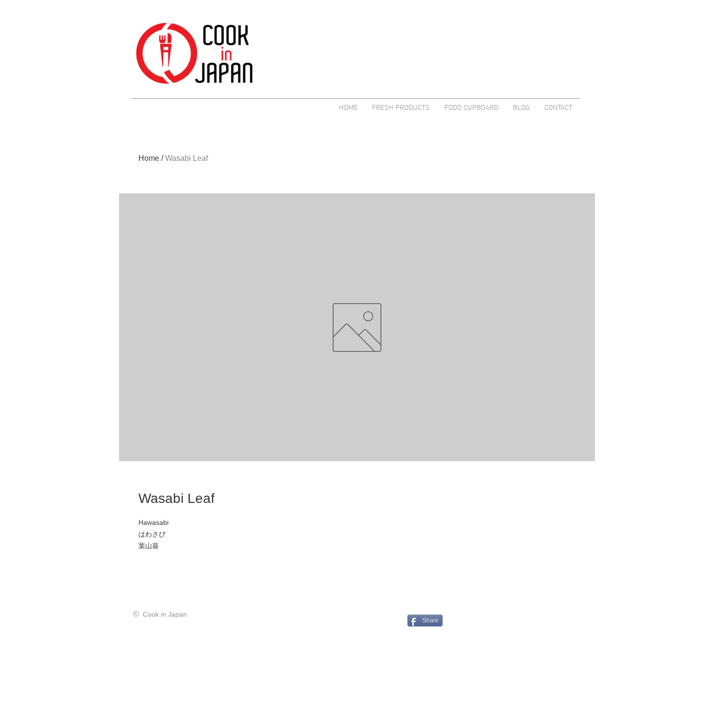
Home (148, 158)
